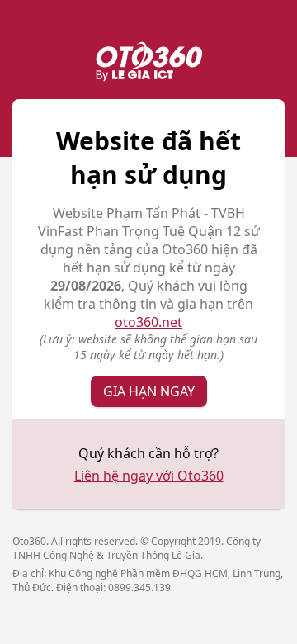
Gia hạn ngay (149, 391)
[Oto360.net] (148, 64)
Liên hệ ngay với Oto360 (149, 475)
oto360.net (148, 322)
